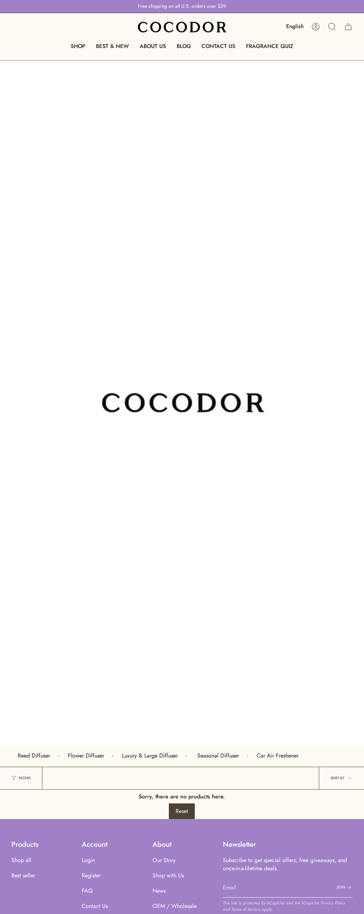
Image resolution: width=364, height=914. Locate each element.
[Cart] (348, 27)
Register (91, 875)
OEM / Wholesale (174, 906)
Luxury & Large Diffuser (150, 755)
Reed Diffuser (34, 755)
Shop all (21, 860)
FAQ (87, 891)
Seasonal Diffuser (217, 755)
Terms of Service (245, 909)
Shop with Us (168, 875)
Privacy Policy (333, 903)
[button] (78, 46)
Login (88, 860)
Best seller (23, 875)
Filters (25, 778)
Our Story (164, 860)
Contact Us (95, 906)
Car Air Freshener (278, 755)
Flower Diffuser (86, 755)
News (159, 891)
